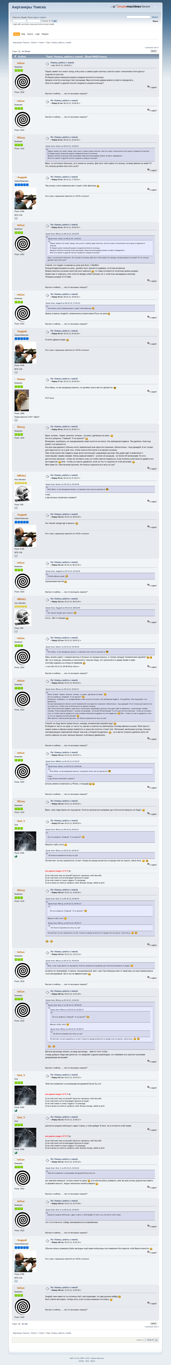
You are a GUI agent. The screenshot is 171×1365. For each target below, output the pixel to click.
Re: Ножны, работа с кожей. (64, 100)
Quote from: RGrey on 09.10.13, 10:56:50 (62, 1000)
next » (156, 48)
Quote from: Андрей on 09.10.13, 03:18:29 (63, 571)
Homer (21, 379)
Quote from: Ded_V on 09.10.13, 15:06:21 (62, 1210)
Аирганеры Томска (29, 7)
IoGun (21, 63)
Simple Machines (97, 1358)
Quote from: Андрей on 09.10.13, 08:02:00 (63, 608)
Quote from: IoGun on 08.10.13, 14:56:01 (62, 146)
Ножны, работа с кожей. (62, 63)
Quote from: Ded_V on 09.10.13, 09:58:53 (62, 899)
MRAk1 (21, 475)
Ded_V (21, 821)
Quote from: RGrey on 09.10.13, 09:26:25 (62, 961)
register (43, 17)
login (35, 17)
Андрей (22, 177)
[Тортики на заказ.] (16, 857)
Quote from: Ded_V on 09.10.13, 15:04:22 (62, 1168)
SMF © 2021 (85, 1358)
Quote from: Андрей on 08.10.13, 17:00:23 (63, 303)
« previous (149, 48)
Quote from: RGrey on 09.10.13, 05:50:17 (62, 689)
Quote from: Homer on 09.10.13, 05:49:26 (62, 484)
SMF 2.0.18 (74, 1358)
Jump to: (140, 1340)
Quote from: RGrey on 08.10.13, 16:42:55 (62, 234)
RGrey (21, 137)
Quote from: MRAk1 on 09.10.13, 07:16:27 (62, 761)
